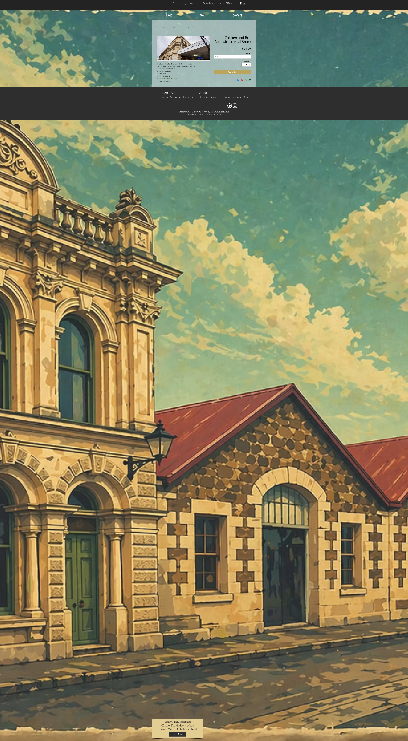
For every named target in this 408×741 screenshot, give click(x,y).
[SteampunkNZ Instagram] (244, 3)
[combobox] (232, 57)
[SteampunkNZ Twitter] (229, 105)
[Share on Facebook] (238, 80)
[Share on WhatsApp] (246, 80)
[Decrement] (243, 65)
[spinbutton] (246, 65)
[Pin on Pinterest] (242, 80)
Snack (248, 53)
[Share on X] (250, 80)
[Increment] (250, 65)
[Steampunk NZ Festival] (241, 3)
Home (159, 28)
